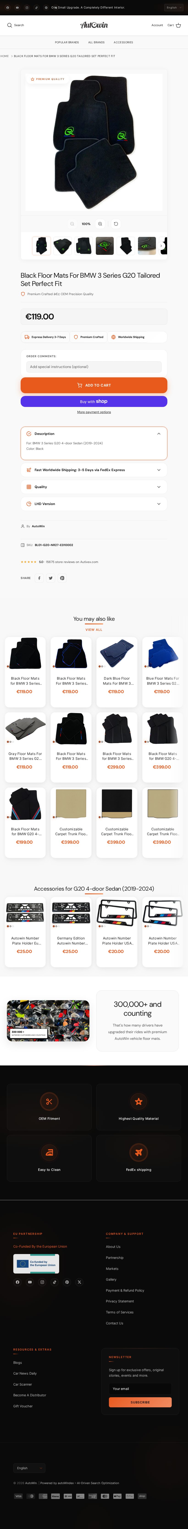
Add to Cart (98, 385)
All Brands (96, 42)
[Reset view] (116, 224)
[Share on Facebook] (39, 578)
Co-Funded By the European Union (40, 1246)
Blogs (17, 1362)
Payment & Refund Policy (125, 1290)
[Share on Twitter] (50, 578)
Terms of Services (120, 1312)
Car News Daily (25, 1373)
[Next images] (161, 246)
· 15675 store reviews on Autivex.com (68, 562)
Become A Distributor (29, 1395)
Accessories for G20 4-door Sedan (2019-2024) (94, 888)
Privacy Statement (120, 1301)
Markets (112, 1269)
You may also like (94, 619)
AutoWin (31, 1483)
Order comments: (41, 356)
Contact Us (114, 1323)
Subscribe (140, 1402)
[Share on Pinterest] (62, 578)
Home (4, 56)
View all (94, 629)
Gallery (111, 1279)
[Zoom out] (72, 224)
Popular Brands (67, 42)
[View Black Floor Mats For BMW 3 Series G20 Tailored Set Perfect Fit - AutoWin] (41, 246)
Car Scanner (22, 1384)
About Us (113, 1247)
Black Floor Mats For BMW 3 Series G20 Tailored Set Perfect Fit (64, 56)
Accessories (123, 42)
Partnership (115, 1258)
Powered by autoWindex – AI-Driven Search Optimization (79, 1483)
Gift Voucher (23, 1406)
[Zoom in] (100, 224)
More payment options (94, 412)
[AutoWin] (94, 25)
